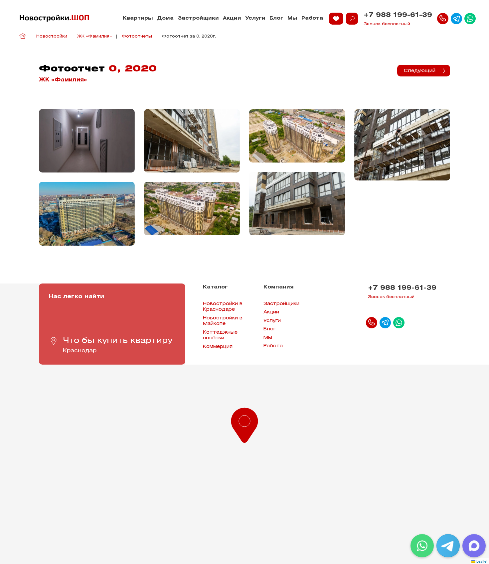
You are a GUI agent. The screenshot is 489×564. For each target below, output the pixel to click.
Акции (232, 18)
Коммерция (218, 347)
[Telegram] (448, 545)
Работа (312, 18)
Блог (276, 18)
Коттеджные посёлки (220, 335)
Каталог (215, 287)
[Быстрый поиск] (352, 19)
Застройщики (198, 18)
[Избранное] (336, 19)
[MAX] (474, 545)
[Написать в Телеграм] (456, 18)
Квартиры (138, 18)
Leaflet (481, 561)
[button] (244, 424)
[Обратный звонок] (442, 18)
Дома (165, 18)
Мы (292, 18)
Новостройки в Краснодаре (223, 307)
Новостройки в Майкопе (223, 321)
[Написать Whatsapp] (470, 18)
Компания (278, 287)
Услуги (255, 18)
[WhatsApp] (422, 545)
